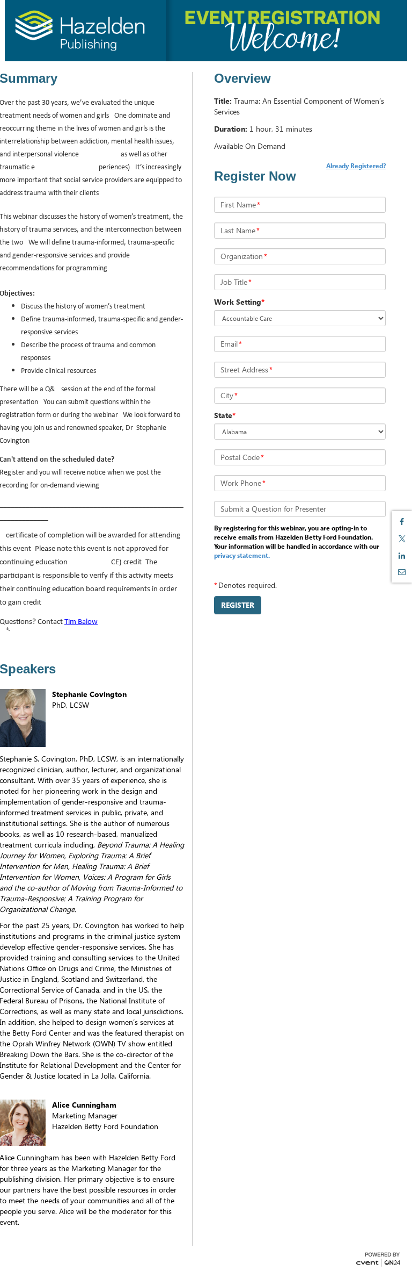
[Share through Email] (401, 572)
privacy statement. (242, 555)
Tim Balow (81, 622)
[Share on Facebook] (401, 522)
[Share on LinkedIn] (401, 556)
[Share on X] (401, 539)
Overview (242, 78)
